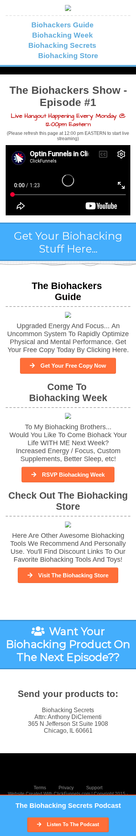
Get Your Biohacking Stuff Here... (68, 242)
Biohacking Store (68, 56)
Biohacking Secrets (62, 45)
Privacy (66, 787)
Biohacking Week (62, 35)
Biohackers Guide (62, 25)
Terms (40, 787)
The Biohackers (68, 285)
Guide (68, 296)
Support (94, 787)
